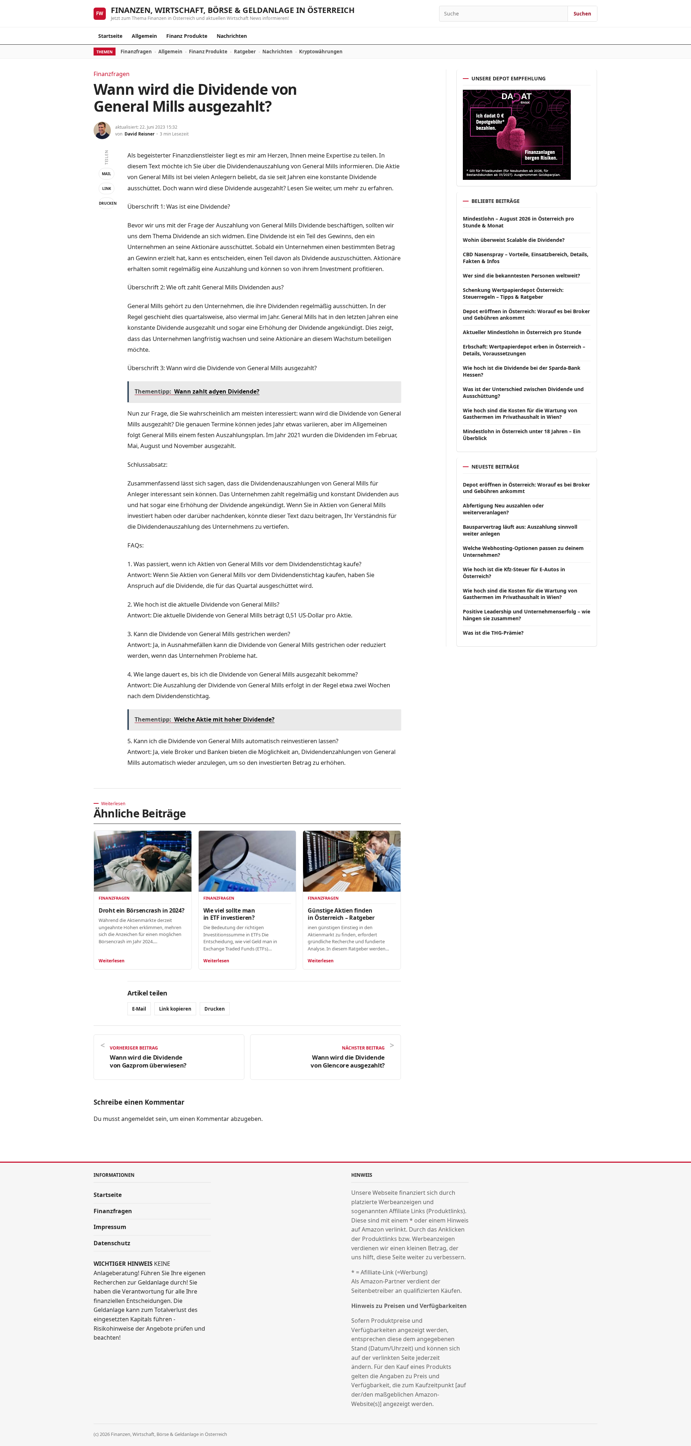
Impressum (110, 1227)
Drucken (106, 203)
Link (106, 188)
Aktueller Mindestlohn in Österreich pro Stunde (522, 332)
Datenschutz (112, 1243)
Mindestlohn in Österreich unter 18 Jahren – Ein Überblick (522, 435)
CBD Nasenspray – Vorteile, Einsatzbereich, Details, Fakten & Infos (525, 258)
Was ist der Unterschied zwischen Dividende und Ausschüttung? (523, 392)
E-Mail (139, 1009)
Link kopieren (175, 1009)
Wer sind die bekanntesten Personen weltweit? (521, 275)
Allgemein (144, 35)
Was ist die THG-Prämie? (493, 632)
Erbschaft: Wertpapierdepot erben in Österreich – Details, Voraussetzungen (524, 350)
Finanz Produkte (186, 35)
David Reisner (139, 134)
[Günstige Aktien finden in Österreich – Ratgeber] (352, 861)
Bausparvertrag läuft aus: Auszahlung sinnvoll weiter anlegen (520, 530)
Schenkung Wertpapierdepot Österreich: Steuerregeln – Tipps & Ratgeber (513, 293)
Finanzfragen (136, 51)
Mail (106, 173)
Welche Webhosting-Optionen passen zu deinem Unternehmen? (523, 551)
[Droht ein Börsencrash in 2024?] (142, 861)
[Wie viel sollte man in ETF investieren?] (247, 861)
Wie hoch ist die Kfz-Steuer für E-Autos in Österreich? (514, 573)
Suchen (582, 13)
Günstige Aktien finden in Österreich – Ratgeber (341, 914)
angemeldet (137, 1119)
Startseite (110, 35)
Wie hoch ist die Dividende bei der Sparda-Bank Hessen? (522, 371)
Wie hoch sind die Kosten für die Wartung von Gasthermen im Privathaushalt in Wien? (520, 414)
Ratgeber (245, 51)
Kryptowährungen (321, 51)
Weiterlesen (112, 961)
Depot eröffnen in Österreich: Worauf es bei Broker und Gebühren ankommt (526, 314)
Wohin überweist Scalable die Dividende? (514, 239)
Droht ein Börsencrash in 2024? (141, 910)
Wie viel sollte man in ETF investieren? (229, 914)
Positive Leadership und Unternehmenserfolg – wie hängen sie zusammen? (526, 615)
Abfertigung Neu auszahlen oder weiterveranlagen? (503, 509)
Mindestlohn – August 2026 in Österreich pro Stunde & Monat (518, 222)
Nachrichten (232, 35)
